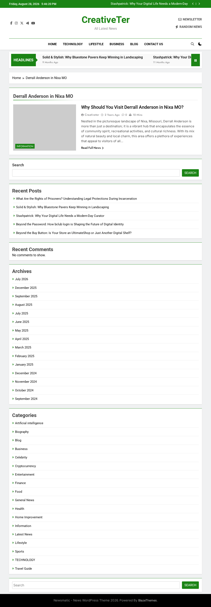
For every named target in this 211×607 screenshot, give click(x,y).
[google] (27, 23)
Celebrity (21, 457)
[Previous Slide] (193, 4)
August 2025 (23, 305)
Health (19, 509)
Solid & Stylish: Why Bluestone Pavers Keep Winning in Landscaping (85, 57)
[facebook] (11, 23)
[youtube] (33, 23)
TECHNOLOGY (73, 44)
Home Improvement (28, 517)
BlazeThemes (147, 600)
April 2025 (22, 339)
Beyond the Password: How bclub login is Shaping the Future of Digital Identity (70, 224)
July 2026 (21, 279)
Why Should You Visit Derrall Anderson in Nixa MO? (132, 107)
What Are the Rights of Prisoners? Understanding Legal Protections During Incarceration (76, 199)
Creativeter (92, 115)
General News (24, 500)
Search (18, 165)
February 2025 (24, 356)
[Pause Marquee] (195, 60)
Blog (134, 44)
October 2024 (24, 390)
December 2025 (25, 288)
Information (25, 146)
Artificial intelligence (29, 423)
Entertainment (24, 474)
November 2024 (26, 382)
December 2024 (25, 373)
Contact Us (153, 44)
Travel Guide (23, 568)
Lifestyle (96, 44)
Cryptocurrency (25, 466)
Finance (20, 483)
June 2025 (22, 322)
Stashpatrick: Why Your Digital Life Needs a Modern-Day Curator (149, 4)
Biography (22, 432)
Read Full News (91, 148)
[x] (22, 23)
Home (52, 44)
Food (18, 492)
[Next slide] (199, 4)
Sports (19, 551)
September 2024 (26, 399)
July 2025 (21, 313)
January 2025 (24, 364)
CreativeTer (106, 19)
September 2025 (26, 296)
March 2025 (23, 347)
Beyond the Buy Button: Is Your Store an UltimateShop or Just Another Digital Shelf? (73, 233)
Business (117, 44)
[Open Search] (192, 44)
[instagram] (16, 23)
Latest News (23, 534)
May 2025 (21, 330)
